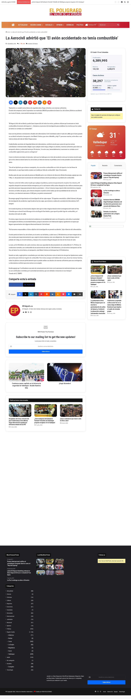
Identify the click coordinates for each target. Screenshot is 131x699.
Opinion (59, 25)
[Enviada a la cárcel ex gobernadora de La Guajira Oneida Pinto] (96, 214)
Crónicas (70, 25)
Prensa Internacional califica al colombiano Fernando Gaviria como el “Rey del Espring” (112, 175)
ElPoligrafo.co (27, 306)
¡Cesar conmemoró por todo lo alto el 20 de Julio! (45, 2)
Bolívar (10, 638)
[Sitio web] (23, 312)
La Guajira (11, 644)
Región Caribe (35, 25)
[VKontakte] (40, 102)
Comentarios (118, 165)
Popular (93, 165)
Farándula (9, 610)
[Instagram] (31, 312)
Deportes (9, 603)
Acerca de (110, 691)
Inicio (8, 32)
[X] (16, 102)
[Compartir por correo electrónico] (74, 294)
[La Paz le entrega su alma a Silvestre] (96, 193)
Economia (9, 607)
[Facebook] (11, 102)
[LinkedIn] (20, 102)
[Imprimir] (80, 294)
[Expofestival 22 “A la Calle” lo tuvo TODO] (59, 572)
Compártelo (17, 285)
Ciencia (9, 594)
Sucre (10, 651)
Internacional (10, 616)
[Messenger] (69, 294)
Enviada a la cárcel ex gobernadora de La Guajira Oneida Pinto (111, 214)
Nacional (9, 622)
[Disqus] (46, 459)
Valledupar (11, 654)
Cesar (10, 641)
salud (8, 657)
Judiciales (10, 619)
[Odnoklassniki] (44, 102)
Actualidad (23, 25)
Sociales (48, 25)
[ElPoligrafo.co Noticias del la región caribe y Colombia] (65, 12)
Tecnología (10, 670)
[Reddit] (35, 102)
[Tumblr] (25, 102)
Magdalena (11, 648)
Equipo (116, 691)
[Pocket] (49, 102)
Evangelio (11, 667)
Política (80, 25)
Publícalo (30, 285)
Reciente (104, 165)
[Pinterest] (30, 102)
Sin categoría (10, 660)
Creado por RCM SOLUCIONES (44, 691)
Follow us (102, 555)
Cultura (9, 600)
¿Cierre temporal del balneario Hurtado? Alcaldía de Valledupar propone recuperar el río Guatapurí (44, 420)
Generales (10, 613)
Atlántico (11, 635)
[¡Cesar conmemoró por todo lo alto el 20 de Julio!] (71, 410)
